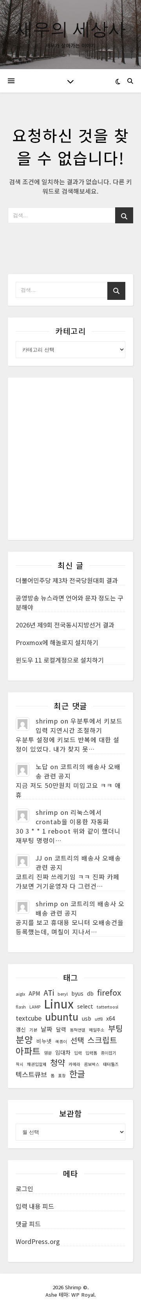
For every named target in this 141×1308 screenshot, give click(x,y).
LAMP (34, 1007)
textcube (29, 1018)
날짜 (46, 1029)
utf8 (99, 1019)
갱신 (21, 1029)
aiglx (20, 994)
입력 (78, 1053)
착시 (20, 1064)
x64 (110, 1018)
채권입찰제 (37, 1064)
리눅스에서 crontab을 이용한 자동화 (72, 816)
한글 (77, 1073)
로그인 (24, 1188)
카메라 (74, 1064)
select (85, 1006)
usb (86, 1018)
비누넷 (44, 1041)
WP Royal (82, 1294)
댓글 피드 (28, 1223)
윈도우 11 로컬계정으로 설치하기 (60, 660)
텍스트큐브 (31, 1074)
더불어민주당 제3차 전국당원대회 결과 (67, 580)
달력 (61, 1029)
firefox (109, 992)
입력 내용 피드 (35, 1206)
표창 (62, 1075)
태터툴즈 (111, 1064)
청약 (57, 1062)
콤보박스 (91, 1064)
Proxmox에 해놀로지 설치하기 (57, 642)
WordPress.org (38, 1241)
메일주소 (97, 1030)
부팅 (115, 1028)
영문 (48, 1053)
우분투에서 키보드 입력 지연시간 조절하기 (79, 725)
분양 (24, 1039)
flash (21, 1007)
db (90, 993)
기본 (33, 1030)
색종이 (61, 1041)
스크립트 (102, 1040)
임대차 (62, 1052)
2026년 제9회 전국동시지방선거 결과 (65, 624)
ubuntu (61, 1016)
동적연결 (77, 1030)
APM (34, 993)
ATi (48, 992)
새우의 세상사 (70, 28)
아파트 (28, 1051)
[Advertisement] (70, 458)
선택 (77, 1040)
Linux (59, 1003)
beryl (63, 994)
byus (77, 993)
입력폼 (91, 1053)
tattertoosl (107, 1007)
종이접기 (108, 1053)
